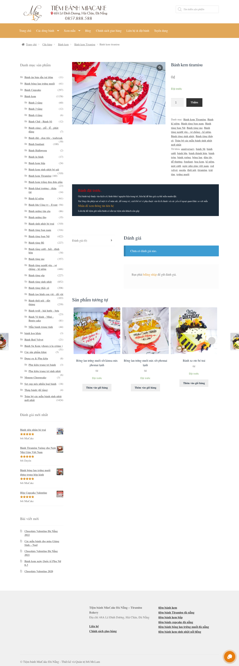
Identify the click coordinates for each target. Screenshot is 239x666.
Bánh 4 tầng (35, 115)
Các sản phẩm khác (35, 352)
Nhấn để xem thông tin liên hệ (96, 206)
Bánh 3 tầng (35, 109)
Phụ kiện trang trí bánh (42, 365)
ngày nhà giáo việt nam (195, 166)
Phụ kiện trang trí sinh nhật (45, 371)
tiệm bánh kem (167, 607)
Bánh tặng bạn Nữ (39, 236)
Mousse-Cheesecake (35, 377)
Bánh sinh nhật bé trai (41, 224)
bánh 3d (200, 149)
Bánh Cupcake (32, 90)
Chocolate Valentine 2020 (38, 571)
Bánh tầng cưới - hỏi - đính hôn (44, 251)
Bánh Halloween (38, 150)
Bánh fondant (36, 144)
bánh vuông (184, 157)
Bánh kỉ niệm (36, 198)
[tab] (93, 240)
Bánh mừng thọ (37, 217)
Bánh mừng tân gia (39, 211)
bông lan (197, 157)
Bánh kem (63, 44)
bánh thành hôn (198, 153)
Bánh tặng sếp (37, 275)
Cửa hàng (47, 44)
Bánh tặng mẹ (195, 128)
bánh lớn (182, 153)
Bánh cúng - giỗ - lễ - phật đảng (43, 129)
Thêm (194, 102)
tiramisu (202, 170)
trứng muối (182, 174)
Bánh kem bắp (37, 163)
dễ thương (176, 162)
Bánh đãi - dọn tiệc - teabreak (46, 138)
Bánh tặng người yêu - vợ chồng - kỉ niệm (191, 130)
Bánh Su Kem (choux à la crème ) (43, 346)
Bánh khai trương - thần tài (42, 190)
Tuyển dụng (161, 30)
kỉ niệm (210, 162)
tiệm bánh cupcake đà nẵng (175, 622)
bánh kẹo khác (32, 333)
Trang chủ (25, 30)
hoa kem (199, 162)
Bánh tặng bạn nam (192, 123)
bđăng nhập (150, 274)
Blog (88, 30)
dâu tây (208, 157)
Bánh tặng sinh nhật (182, 136)
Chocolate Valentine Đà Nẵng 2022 (41, 533)
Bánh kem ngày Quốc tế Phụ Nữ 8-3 (42, 563)
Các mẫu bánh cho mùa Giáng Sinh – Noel (41, 543)
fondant (188, 162)
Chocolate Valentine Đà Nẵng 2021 (41, 553)
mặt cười (176, 166)
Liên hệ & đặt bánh (137, 30)
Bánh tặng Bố (36, 243)
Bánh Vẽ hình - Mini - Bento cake (41, 318)
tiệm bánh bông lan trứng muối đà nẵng (183, 627)
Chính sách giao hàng (109, 30)
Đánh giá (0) (79, 240)
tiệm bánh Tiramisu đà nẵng (176, 612)
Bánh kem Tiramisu (84, 44)
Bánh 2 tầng (35, 103)
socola (182, 170)
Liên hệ (94, 626)
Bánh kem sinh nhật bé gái (44, 169)
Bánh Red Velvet (33, 339)
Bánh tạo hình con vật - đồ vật (46, 294)
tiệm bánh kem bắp (170, 617)
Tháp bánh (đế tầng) (36, 390)
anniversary (187, 149)
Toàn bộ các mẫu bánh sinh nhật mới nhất (43, 398)
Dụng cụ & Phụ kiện (36, 358)
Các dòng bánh (45, 30)
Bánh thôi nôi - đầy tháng (39, 302)
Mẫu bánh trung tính (41, 327)
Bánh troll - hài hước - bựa (44, 311)
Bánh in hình (36, 157)
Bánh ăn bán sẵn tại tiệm (38, 77)
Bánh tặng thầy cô (39, 288)
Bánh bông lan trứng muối (39, 84)
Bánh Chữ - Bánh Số (40, 121)
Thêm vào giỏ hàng (97, 387)
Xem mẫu (69, 30)
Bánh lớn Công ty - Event (43, 205)
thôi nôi (191, 170)
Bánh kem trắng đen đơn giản (46, 182)
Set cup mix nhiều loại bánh (40, 384)
